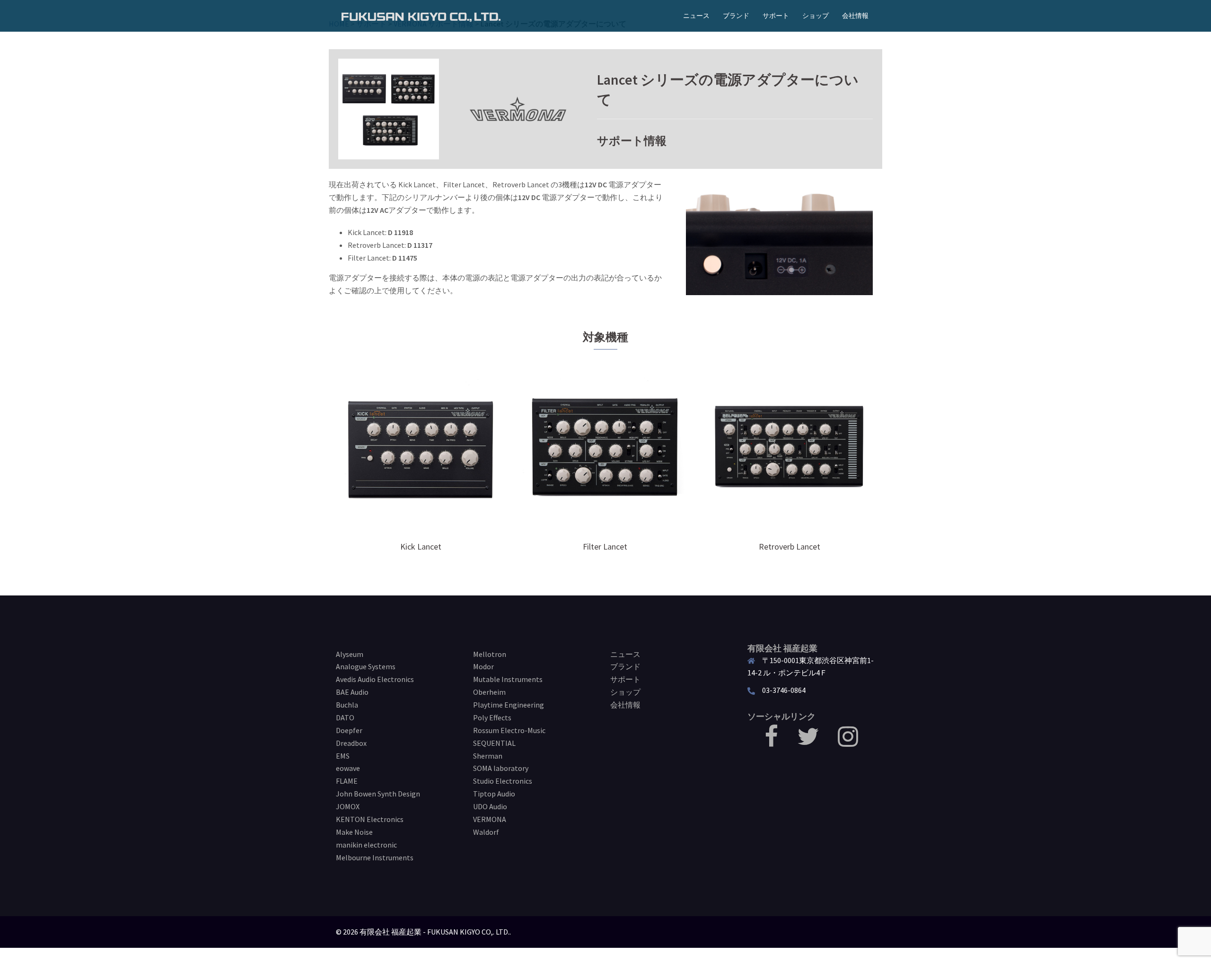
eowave (348, 768)
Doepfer (349, 730)
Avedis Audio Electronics (375, 679)
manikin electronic (366, 844)
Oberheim (489, 692)
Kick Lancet (420, 546)
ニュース (696, 15)
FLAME (347, 781)
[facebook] (771, 742)
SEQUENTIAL (494, 743)
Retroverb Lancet (789, 546)
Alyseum (349, 654)
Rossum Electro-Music (509, 730)
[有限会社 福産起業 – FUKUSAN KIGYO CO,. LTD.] (421, 15)
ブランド (736, 15)
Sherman (487, 756)
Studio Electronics (502, 781)
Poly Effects (492, 717)
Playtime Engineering (508, 704)
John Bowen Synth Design (378, 793)
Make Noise (354, 832)
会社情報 (855, 15)
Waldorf (486, 832)
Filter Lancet (605, 546)
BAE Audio (352, 692)
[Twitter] (808, 742)
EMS (343, 756)
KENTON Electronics (370, 819)
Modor (483, 666)
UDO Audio (490, 806)
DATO (345, 717)
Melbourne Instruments (374, 857)
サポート (776, 15)
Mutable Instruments (508, 679)
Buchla (347, 704)
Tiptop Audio (494, 793)
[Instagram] (848, 742)
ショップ (815, 15)
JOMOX (348, 806)
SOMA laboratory (500, 768)
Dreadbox (351, 743)
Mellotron (489, 654)
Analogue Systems (365, 666)
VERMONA (489, 819)
